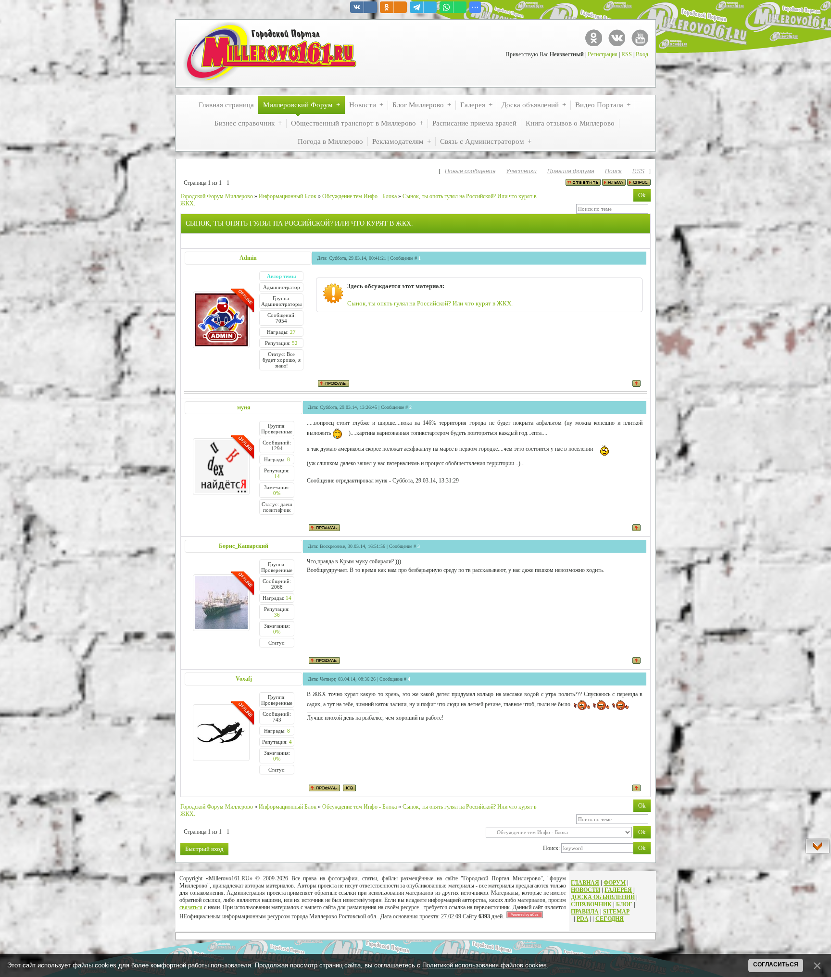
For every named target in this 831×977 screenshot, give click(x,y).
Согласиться (775, 964)
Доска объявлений (603, 897)
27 (293, 332)
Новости (585, 890)
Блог (624, 904)
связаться (190, 907)
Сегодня (609, 918)
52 (295, 343)
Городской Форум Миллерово (216, 196)
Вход (642, 54)
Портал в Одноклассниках (593, 37)
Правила (585, 911)
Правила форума (570, 171)
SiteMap (616, 911)
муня (244, 407)
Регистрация (602, 54)
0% (276, 493)
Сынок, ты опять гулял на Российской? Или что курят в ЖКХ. (430, 303)
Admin (248, 257)
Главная (585, 882)
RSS (626, 54)
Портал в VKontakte (616, 37)
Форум (615, 882)
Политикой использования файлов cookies (484, 965)
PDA (582, 918)
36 (277, 615)
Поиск (613, 171)
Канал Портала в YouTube (639, 37)
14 (277, 476)
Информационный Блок (287, 196)
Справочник (591, 904)
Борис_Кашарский (243, 546)
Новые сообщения (470, 171)
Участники (521, 171)
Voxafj (244, 678)
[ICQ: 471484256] (349, 788)
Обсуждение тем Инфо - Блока (359, 196)
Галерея (618, 890)
